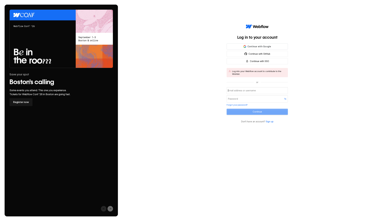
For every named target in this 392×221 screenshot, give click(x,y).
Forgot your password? (237, 105)
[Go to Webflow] (257, 26)
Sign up (269, 121)
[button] (257, 46)
